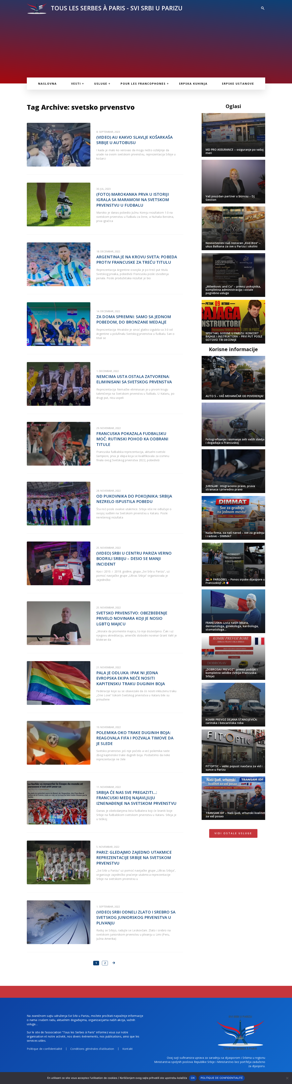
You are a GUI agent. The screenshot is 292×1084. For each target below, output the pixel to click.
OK (193, 1077)
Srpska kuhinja (193, 83)
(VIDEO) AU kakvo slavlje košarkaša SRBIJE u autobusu (134, 140)
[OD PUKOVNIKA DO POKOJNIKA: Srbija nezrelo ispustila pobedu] (58, 503)
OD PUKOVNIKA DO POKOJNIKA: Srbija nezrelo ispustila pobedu (134, 498)
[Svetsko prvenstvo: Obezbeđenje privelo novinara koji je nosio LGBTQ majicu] (58, 623)
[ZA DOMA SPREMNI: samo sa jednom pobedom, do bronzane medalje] (58, 324)
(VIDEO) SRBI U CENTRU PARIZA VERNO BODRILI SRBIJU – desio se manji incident (134, 558)
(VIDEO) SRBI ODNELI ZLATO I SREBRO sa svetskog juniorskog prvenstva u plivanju (136, 917)
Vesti (76, 83)
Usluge (100, 83)
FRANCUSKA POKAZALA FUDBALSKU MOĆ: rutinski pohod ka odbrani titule (132, 439)
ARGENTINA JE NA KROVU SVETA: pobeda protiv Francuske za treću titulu (136, 259)
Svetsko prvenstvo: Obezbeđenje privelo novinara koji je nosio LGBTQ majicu (131, 618)
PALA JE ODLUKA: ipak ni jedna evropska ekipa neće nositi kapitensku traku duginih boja (130, 678)
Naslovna (47, 83)
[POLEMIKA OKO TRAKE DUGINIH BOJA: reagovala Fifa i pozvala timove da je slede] (58, 743)
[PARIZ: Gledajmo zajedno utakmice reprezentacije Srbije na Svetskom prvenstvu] (58, 862)
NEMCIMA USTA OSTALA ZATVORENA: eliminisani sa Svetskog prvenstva (134, 379)
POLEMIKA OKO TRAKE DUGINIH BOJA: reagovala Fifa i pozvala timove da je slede (134, 738)
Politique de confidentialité (44, 1049)
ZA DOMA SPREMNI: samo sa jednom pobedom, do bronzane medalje (133, 319)
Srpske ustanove (238, 83)
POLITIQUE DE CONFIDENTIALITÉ (222, 1077)
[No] (287, 1078)
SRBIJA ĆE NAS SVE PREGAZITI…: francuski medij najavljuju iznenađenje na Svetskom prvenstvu (136, 798)
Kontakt (127, 1049)
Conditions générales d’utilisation (92, 1049)
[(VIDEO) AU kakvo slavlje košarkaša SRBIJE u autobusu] (58, 145)
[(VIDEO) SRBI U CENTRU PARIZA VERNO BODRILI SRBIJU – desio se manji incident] (58, 563)
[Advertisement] (146, 44)
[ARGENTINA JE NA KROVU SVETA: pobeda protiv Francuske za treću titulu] (58, 264)
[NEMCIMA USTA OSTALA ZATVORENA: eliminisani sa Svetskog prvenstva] (58, 384)
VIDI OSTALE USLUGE (233, 833)
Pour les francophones (143, 83)
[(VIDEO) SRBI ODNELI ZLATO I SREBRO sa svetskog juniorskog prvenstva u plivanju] (58, 922)
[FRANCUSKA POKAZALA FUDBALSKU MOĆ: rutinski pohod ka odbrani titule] (58, 444)
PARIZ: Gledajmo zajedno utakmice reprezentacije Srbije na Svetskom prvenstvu (134, 858)
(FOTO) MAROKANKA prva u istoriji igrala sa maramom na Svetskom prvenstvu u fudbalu (132, 200)
